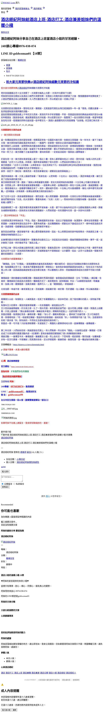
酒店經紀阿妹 (7, 438)
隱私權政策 (66, 680)
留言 (29, 452)
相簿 (8, 65)
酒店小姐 (53, 673)
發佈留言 (5, 487)
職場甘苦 (22, 60)
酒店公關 (44, 673)
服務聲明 (76, 680)
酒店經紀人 (71, 673)
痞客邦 (23, 452)
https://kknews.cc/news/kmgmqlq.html (28, 345)
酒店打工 (10, 673)
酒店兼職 (27, 673)
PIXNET (33, 680)
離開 (14, 710)
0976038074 (17, 386)
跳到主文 (5, 32)
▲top (3, 467)
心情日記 (21, 459)
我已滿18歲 (6, 710)
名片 (8, 71)
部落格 (9, 68)
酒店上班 (18, 673)
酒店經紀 (23, 88)
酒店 (3, 673)
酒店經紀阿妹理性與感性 (28, 462)
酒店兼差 (35, 673)
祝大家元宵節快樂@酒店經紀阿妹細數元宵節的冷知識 (42, 82)
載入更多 (5, 472)
